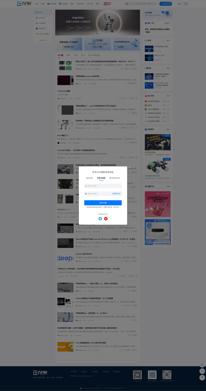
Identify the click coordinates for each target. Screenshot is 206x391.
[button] (103, 186)
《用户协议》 (116, 207)
